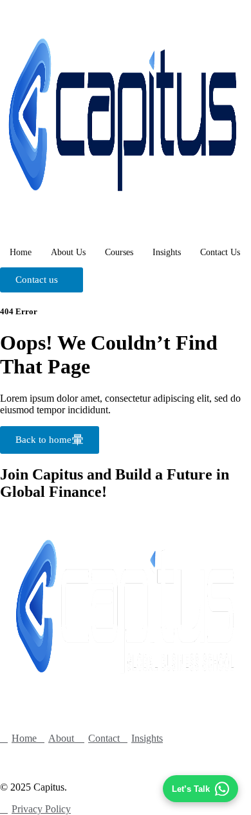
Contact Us (220, 252)
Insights (167, 252)
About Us (68, 252)
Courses (119, 252)
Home (21, 252)
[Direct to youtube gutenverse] (80, 757)
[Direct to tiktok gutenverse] (13, 757)
